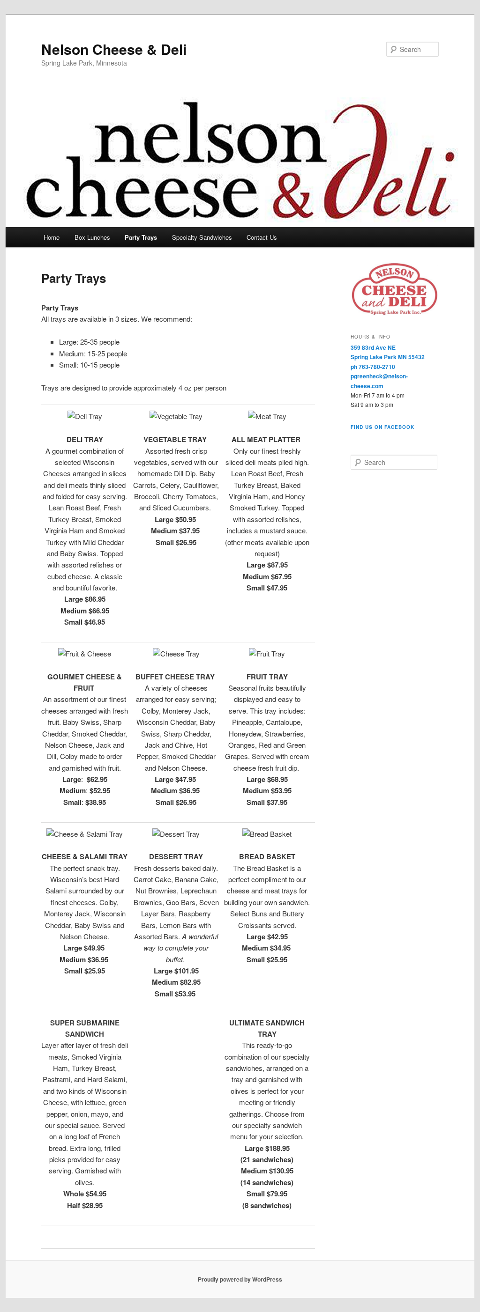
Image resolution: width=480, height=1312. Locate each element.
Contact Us (262, 237)
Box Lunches (92, 237)
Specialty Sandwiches (202, 237)
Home (52, 237)
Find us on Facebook (382, 427)
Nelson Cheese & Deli (114, 49)
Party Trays (141, 237)
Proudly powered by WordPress (240, 1279)
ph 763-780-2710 (373, 366)
